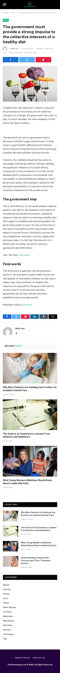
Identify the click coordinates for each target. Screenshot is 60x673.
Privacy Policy (22, 658)
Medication (8, 616)
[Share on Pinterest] (43, 59)
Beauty (6, 585)
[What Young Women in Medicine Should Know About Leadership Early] (30, 461)
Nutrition (7, 630)
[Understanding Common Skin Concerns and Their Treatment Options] (10, 561)
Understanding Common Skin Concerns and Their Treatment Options (36, 560)
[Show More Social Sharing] (54, 59)
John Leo (14, 49)
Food (5, 598)
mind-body (7, 625)
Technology (8, 634)
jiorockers (27, 304)
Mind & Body (8, 621)
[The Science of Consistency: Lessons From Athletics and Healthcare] (30, 414)
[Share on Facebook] (10, 59)
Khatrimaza (24, 255)
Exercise (7, 589)
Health (6, 603)
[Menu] (4, 4)
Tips (5, 639)
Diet (6, 20)
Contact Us (39, 658)
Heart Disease (9, 607)
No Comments (17, 52)
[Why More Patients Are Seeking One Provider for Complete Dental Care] (30, 368)
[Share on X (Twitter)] (27, 59)
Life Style (7, 612)
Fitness (6, 594)
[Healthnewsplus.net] (30, 4)
